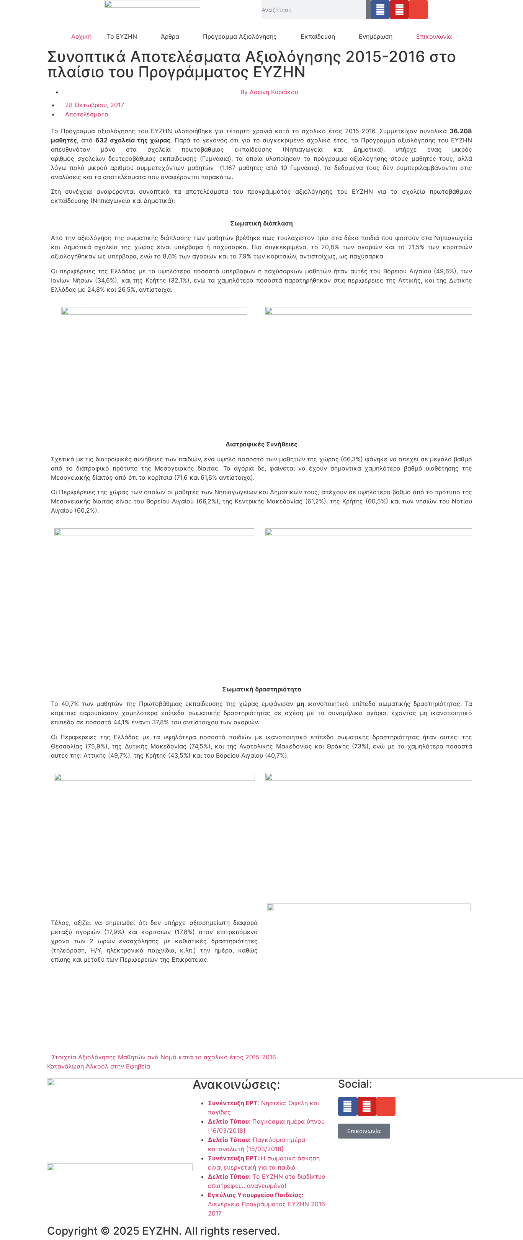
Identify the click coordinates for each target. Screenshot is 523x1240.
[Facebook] (380, 9)
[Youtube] (399, 9)
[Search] (368, 9)
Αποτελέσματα (86, 114)
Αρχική (81, 36)
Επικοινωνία (434, 36)
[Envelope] (418, 9)
